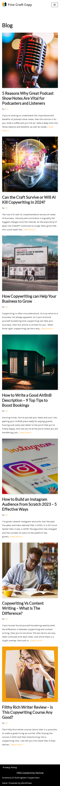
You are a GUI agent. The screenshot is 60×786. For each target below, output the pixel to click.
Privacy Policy (10, 767)
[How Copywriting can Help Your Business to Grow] (30, 263)
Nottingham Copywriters (26, 777)
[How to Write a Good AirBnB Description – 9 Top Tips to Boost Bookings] (30, 362)
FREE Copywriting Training (30, 772)
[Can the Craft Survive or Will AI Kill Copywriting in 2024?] (30, 164)
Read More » (30, 229)
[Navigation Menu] (54, 4)
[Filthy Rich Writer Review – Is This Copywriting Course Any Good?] (30, 674)
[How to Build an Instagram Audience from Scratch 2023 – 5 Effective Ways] (30, 466)
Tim (6, 109)
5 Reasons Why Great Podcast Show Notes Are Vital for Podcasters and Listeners (28, 98)
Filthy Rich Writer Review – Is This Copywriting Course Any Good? (27, 712)
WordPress (26, 783)
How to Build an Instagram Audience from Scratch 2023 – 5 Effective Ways (29, 504)
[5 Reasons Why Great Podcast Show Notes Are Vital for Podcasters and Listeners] (30, 60)
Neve (4, 783)
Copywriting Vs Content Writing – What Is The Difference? (23, 608)
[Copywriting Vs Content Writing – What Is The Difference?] (30, 570)
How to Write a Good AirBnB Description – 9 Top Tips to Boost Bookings (27, 400)
